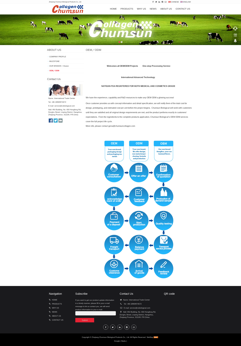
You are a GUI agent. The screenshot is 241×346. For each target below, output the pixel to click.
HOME (113, 9)
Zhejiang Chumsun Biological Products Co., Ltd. (111, 337)
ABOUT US (166, 9)
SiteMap (150, 337)
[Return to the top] (235, 42)
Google (117, 341)
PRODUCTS (126, 9)
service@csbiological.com (64, 106)
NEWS (153, 9)
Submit (85, 320)
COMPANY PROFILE (57, 57)
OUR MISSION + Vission (59, 66)
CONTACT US (183, 9)
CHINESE (175, 2)
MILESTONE (54, 61)
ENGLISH (187, 2)
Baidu (123, 341)
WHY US (141, 9)
